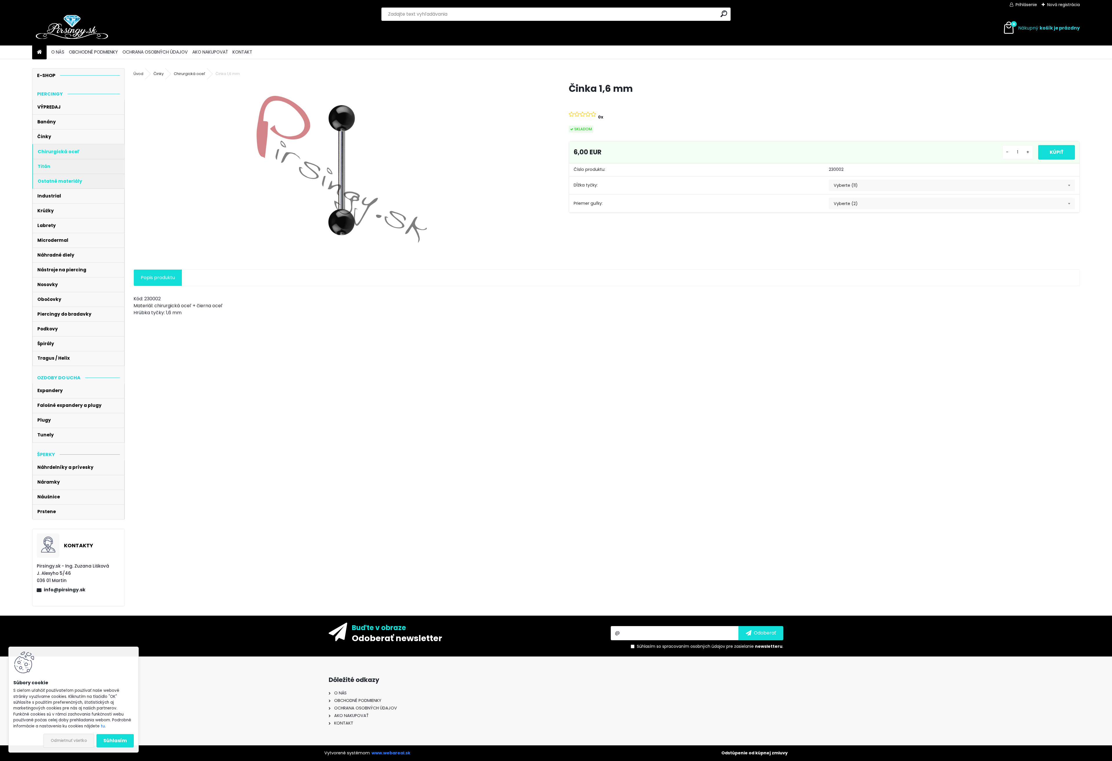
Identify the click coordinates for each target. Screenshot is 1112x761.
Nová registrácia (1063, 5)
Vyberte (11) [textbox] (846, 185)
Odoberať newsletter (397, 637)
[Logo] (72, 28)
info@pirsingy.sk (64, 589)
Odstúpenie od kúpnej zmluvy (754, 753)
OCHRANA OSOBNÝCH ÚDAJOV (155, 52)
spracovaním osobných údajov (693, 646)
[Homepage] (39, 52)
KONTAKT (242, 52)
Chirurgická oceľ (189, 73)
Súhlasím (115, 740)
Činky (158, 73)
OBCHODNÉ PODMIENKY (93, 52)
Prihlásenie (1026, 5)
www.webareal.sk (391, 753)
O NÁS (57, 52)
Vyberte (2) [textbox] (846, 203)
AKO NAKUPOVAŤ (210, 52)
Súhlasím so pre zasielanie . (710, 646)
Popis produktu (158, 277)
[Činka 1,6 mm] (342, 169)
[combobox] (952, 185)
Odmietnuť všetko (69, 740)
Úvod (138, 73)
